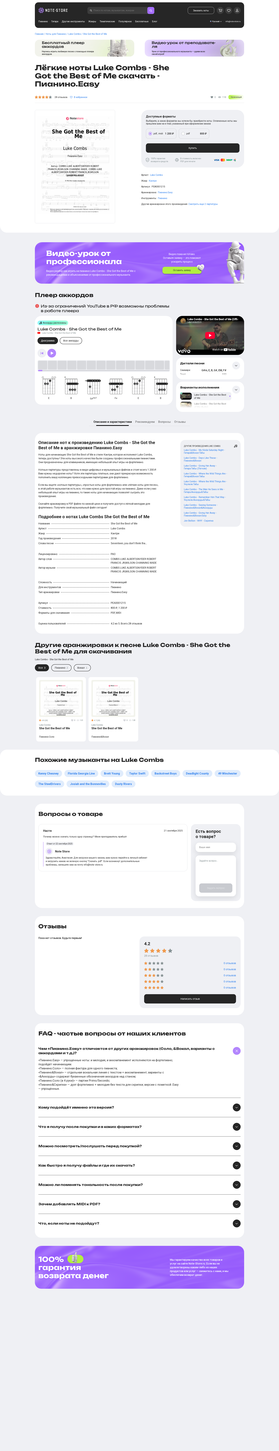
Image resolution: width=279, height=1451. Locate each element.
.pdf (188, 133)
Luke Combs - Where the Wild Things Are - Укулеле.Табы (205, 483)
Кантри (153, 180)
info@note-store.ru (233, 22)
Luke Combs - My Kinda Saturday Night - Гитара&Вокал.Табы (204, 451)
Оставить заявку (182, 270)
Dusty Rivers (123, 784)
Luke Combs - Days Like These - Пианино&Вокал (200, 459)
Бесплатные (142, 21)
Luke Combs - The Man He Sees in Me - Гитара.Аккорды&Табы (204, 490)
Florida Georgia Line (81, 773)
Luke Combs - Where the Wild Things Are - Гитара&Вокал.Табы (205, 475)
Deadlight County (197, 773)
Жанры (92, 21)
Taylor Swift (137, 773)
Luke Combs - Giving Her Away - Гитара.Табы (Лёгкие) (200, 467)
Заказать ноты (201, 10)
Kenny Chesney (48, 773)
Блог (154, 21)
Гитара (54, 21)
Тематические (107, 21)
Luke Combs (156, 175)
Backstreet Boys (166, 773)
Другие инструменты (73, 21)
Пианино (43, 21)
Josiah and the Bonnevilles (88, 784)
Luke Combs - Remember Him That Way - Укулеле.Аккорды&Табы (205, 498)
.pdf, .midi (158, 133)
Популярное (125, 21)
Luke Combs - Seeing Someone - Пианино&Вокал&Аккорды (201, 506)
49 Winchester (227, 773)
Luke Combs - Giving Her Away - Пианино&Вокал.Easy (200, 514)
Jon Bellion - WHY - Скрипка (198, 520)
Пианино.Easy (165, 192)
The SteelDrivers (49, 784)
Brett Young (112, 773)
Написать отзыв (190, 998)
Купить (193, 148)
